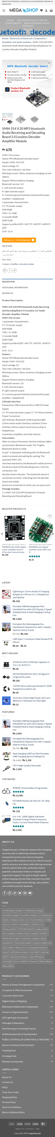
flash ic (15, 924)
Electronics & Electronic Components (28, 38)
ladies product (42, 929)
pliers (43, 938)
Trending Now (9, 1050)
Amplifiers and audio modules (16, 42)
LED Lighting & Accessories (15, 1017)
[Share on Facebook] (9, 270)
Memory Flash (23, 933)
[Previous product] (30, 31)
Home (10, 20)
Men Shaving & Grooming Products (19, 1028)
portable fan (8, 943)
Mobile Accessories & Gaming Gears (19, 1034)
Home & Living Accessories (15, 1012)
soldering (44, 952)
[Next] (48, 85)
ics (42, 924)
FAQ (37, 1129)
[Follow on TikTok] (15, 893)
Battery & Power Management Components (23, 984)
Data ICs (6, 924)
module (35, 933)
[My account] (46, 10)
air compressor (45, 915)
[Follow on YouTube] (30, 893)
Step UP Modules (37, 957)
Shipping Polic (9, 1097)
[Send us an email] (25, 893)
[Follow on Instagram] (9, 893)
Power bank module (23, 943)
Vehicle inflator (45, 961)
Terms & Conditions (11, 1107)
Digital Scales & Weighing (14, 1001)
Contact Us (7, 1082)
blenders (15, 920)
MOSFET (44, 933)
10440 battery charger (12, 910)
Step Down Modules (19, 957)
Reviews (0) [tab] (7, 293)
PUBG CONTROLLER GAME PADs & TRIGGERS (25, 1039)
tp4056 (24, 961)
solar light (34, 952)
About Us (6, 1077)
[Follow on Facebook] (4, 893)
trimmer (33, 961)
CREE (48, 920)
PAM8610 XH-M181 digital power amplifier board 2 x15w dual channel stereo (14, 549)
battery (6, 920)
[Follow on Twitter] (20, 893)
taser (16, 961)
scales (5, 952)
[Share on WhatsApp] (4, 270)
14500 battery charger (33, 910)
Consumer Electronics (12, 995)
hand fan (35, 924)
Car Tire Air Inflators (35, 920)
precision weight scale (42, 943)
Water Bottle (8, 966)
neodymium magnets (30, 938)
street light (7, 961)
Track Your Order (10, 1092)
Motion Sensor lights (11, 938)
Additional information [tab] (15, 287)
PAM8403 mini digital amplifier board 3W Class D (40, 549)
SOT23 (6, 957)
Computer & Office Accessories (17, 990)
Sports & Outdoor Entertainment (18, 1045)
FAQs (5, 1087)
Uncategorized (9, 1056)
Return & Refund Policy (13, 1112)
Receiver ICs (21, 947)
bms (22, 920)
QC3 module (8, 947)
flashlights (25, 924)
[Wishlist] (41, 10)
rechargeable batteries (37, 947)
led (4, 933)
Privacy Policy (9, 1102)
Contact (30, 1129)
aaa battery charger (11, 915)
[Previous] (6, 85)
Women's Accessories (12, 1061)
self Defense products (19, 952)
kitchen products (9, 929)
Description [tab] (8, 282)
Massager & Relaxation (13, 1023)
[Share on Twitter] (15, 270)
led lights (11, 933)
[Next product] (25, 31)
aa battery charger (29, 915)
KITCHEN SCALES (26, 929)
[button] (4, 10)
